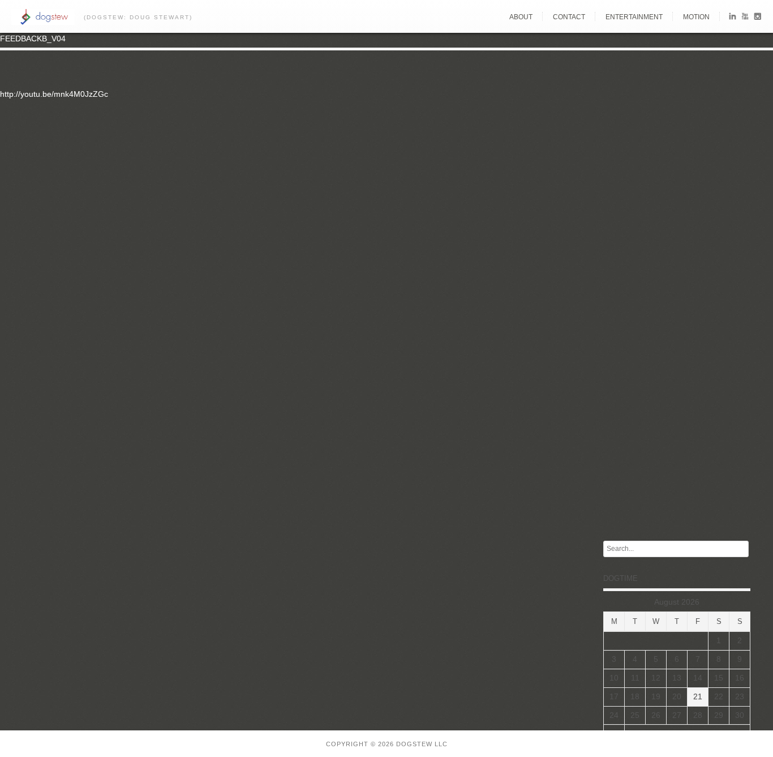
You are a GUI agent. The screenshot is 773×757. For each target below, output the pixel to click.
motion (696, 17)
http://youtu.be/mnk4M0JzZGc (54, 94)
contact (569, 17)
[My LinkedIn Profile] (732, 18)
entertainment (634, 17)
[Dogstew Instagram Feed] (757, 18)
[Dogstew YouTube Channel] (745, 18)
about (520, 17)
